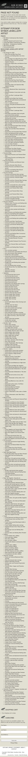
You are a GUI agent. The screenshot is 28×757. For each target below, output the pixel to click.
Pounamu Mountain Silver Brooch (13, 165)
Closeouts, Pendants (9, 623)
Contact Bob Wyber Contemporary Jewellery (14, 42)
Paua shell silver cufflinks (11, 537)
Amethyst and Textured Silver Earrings (14, 570)
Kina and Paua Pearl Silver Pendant (14, 66)
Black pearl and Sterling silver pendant (14, 664)
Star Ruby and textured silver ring (13, 435)
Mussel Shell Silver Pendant (12, 686)
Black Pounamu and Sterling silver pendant (15, 212)
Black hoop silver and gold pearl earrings (15, 464)
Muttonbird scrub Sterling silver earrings (15, 283)
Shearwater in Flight (10, 687)
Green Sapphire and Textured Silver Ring (15, 429)
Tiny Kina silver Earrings (11, 321)
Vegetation (6, 273)
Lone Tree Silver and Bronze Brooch (14, 139)
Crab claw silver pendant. (11, 306)
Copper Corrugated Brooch (11, 608)
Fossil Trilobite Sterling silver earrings (14, 525)
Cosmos (7, 601)
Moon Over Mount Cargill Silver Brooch (14, 617)
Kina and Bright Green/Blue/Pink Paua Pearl (16, 58)
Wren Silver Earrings (10, 341)
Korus (5, 248)
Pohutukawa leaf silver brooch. (12, 279)
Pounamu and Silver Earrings (12, 198)
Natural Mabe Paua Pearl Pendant (13, 447)
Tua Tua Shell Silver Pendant (12, 684)
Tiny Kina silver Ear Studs (11, 304)
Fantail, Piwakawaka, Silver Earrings (14, 342)
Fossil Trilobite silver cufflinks (12, 535)
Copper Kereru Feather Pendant (13, 642)
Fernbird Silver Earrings (11, 338)
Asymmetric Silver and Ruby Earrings (14, 74)
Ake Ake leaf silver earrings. (12, 291)
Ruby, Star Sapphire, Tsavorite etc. (12, 478)
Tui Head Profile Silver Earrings (12, 347)
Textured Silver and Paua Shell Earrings (15, 582)
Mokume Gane (7, 397)
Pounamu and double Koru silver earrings (15, 184)
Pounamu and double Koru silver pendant (15, 236)
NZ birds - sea (7, 355)
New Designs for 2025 (9, 52)
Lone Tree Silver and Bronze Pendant (14, 142)
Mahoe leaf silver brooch (11, 286)
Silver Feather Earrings (10, 588)
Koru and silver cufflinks (11, 540)
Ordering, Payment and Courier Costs (13, 41)
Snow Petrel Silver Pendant (11, 388)
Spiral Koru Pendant (10, 270)
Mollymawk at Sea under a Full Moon (14, 383)
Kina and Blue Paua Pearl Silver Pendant (15, 68)
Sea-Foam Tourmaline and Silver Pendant (15, 675)
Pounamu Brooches (8, 160)
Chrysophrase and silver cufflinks (13, 554)
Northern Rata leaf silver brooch (13, 292)
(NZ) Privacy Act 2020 (9, 45)
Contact (14, 749)
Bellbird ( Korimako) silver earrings (13, 329)
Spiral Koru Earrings (10, 271)
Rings (5, 427)
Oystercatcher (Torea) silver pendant (14, 350)
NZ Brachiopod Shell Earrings (12, 575)
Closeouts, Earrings (8, 555)
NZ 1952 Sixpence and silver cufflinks (14, 551)
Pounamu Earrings (8, 172)
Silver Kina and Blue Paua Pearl (13, 54)
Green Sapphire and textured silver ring (14, 437)
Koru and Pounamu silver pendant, (13, 253)
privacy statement (14, 747)
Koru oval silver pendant (11, 250)
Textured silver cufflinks (10, 544)
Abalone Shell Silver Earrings (12, 561)
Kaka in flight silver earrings (12, 335)
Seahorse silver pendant (11, 309)
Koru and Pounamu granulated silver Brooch (16, 251)
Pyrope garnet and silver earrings (13, 573)
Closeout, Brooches (8, 595)
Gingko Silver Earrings (10, 298)
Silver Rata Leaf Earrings (11, 584)
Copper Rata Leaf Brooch (11, 611)
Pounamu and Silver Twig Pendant (13, 221)
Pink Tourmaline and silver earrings (13, 572)
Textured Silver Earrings (11, 569)
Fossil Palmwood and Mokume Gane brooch (16, 517)
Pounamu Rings (7, 153)
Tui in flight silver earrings (11, 327)
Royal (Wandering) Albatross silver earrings (15, 367)
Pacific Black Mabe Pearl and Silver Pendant (16, 453)
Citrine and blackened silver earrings (14, 133)
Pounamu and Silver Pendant (12, 702)
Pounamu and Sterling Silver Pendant (14, 227)
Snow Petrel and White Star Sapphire (14, 365)
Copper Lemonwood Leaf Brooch (13, 605)
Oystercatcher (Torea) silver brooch (13, 352)
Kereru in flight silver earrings (12, 333)
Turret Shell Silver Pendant (11, 639)
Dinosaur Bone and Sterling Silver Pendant (15, 532)
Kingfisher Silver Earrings (11, 344)
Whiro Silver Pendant (10, 663)
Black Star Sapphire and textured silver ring (15, 438)
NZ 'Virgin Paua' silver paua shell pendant (15, 314)
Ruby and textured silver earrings (13, 560)
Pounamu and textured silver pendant (14, 229)
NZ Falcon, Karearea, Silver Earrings (14, 339)
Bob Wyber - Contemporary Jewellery (13, 44)
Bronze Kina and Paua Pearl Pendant (14, 80)
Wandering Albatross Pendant (12, 386)
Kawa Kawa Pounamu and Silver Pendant (15, 696)
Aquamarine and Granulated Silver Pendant (16, 131)
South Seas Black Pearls (10, 452)
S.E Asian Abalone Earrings (11, 578)
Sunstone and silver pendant (12, 680)
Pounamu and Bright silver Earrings (13, 186)
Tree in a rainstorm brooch (11, 102)
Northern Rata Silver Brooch (12, 285)
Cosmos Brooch (9, 599)
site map (5, 747)
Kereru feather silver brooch (12, 326)
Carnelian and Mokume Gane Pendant (14, 402)
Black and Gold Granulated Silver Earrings (15, 125)
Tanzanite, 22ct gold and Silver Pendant (15, 672)
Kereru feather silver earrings (12, 332)
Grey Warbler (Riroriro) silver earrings (14, 330)
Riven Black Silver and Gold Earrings (14, 140)
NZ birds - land (7, 323)
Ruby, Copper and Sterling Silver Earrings (15, 590)
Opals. (5, 469)
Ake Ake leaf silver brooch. (11, 276)
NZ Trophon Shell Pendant (11, 683)
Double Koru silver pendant (11, 254)
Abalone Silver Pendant (11, 640)
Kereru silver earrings (10, 324)
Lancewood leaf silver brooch (12, 277)
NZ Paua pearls (7, 440)
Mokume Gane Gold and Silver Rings (13, 417)
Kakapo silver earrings (10, 336)
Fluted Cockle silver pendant (12, 318)
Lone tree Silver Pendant (11, 143)
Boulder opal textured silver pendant (14, 470)
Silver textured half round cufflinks (13, 552)
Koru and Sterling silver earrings (13, 265)
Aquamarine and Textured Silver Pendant (15, 150)
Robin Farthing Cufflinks (11, 546)
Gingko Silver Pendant (10, 297)
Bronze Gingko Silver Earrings (12, 295)
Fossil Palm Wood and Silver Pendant (14, 625)
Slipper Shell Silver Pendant (12, 674)
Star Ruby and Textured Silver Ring (13, 431)
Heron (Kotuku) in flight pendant (13, 353)
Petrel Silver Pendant (10, 385)
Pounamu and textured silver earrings (14, 174)
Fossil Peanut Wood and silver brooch (14, 602)
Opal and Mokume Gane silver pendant (14, 409)
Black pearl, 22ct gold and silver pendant (15, 458)
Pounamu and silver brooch (12, 171)
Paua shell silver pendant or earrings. (14, 312)
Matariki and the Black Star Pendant (14, 98)
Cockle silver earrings (10, 320)
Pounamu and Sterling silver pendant (14, 213)
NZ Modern (6, 87)
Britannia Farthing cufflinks (11, 547)
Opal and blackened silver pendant (13, 681)
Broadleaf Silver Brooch (11, 607)
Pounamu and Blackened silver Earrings (15, 200)
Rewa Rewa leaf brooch (11, 282)
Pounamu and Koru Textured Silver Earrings (16, 175)
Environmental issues (9, 47)
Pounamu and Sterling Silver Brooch (14, 169)
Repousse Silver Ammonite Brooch (13, 613)
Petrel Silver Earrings (10, 390)
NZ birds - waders (8, 349)
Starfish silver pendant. (10, 311)
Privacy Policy (14, 743)
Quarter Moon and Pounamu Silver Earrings (16, 72)
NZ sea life (6, 300)
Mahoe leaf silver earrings (11, 288)
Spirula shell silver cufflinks (11, 549)
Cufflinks (6, 534)
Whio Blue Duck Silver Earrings (12, 345)
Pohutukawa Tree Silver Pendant (13, 148)
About (23, 747)
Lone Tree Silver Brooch (11, 127)
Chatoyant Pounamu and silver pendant (15, 222)
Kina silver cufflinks (9, 538)
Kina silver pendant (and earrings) (13, 308)
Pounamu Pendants (8, 201)
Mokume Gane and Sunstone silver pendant (16, 405)
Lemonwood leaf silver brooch (12, 274)
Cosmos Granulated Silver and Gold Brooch (16, 604)
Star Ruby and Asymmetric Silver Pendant (15, 75)
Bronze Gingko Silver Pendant (12, 294)
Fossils (5, 516)
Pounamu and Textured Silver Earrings (14, 197)
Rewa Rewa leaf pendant (11, 280)
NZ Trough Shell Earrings (11, 576)
